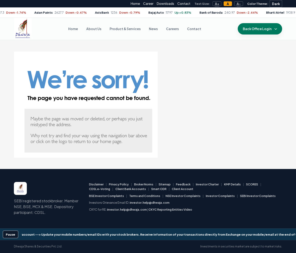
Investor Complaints (220, 196)
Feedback (183, 184)
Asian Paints (33, 12)
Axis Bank (92, 12)
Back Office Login (257, 29)
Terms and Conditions (144, 196)
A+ (217, 4)
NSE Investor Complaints (183, 196)
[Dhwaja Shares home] (23, 29)
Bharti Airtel (265, 12)
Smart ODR (158, 189)
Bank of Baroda (200, 12)
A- (239, 4)
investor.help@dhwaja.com (150, 202)
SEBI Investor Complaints (258, 196)
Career (148, 3)
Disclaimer (96, 184)
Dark (276, 4)
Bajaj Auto (146, 12)
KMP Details (232, 184)
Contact (183, 3)
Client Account (182, 189)
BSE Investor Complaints (106, 196)
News (153, 29)
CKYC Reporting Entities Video (170, 209)
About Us (93, 29)
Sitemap (165, 184)
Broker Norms (143, 184)
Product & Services (125, 29)
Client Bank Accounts (130, 189)
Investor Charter (207, 184)
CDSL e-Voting (99, 189)
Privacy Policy (119, 184)
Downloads (165, 3)
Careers (172, 29)
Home (135, 3)
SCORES (252, 184)
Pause (10, 234)
